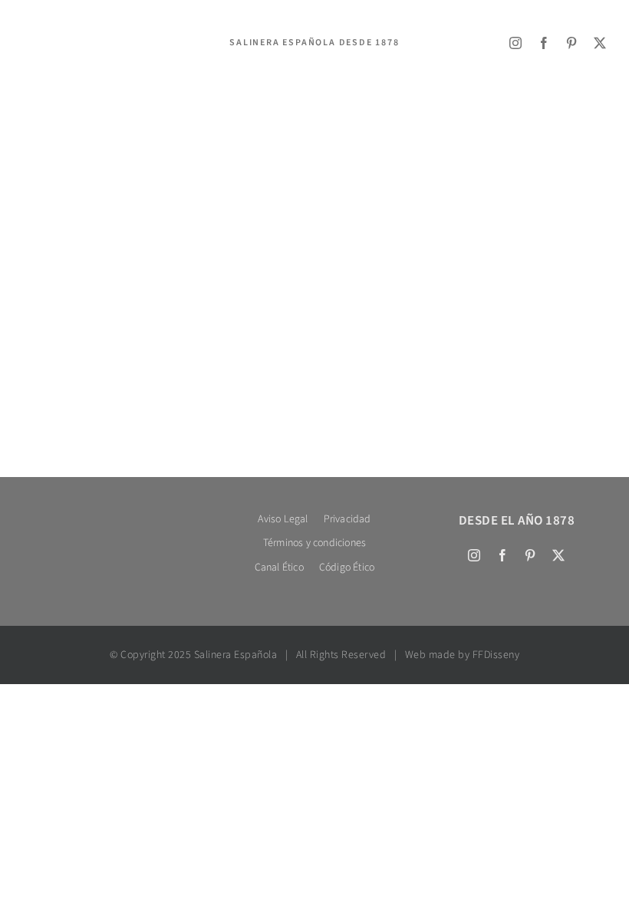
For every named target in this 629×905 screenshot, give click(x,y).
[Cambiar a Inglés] (42, 64)
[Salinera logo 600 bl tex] (112, 514)
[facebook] (544, 43)
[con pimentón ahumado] (230, 238)
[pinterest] (571, 43)
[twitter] (600, 43)
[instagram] (515, 43)
